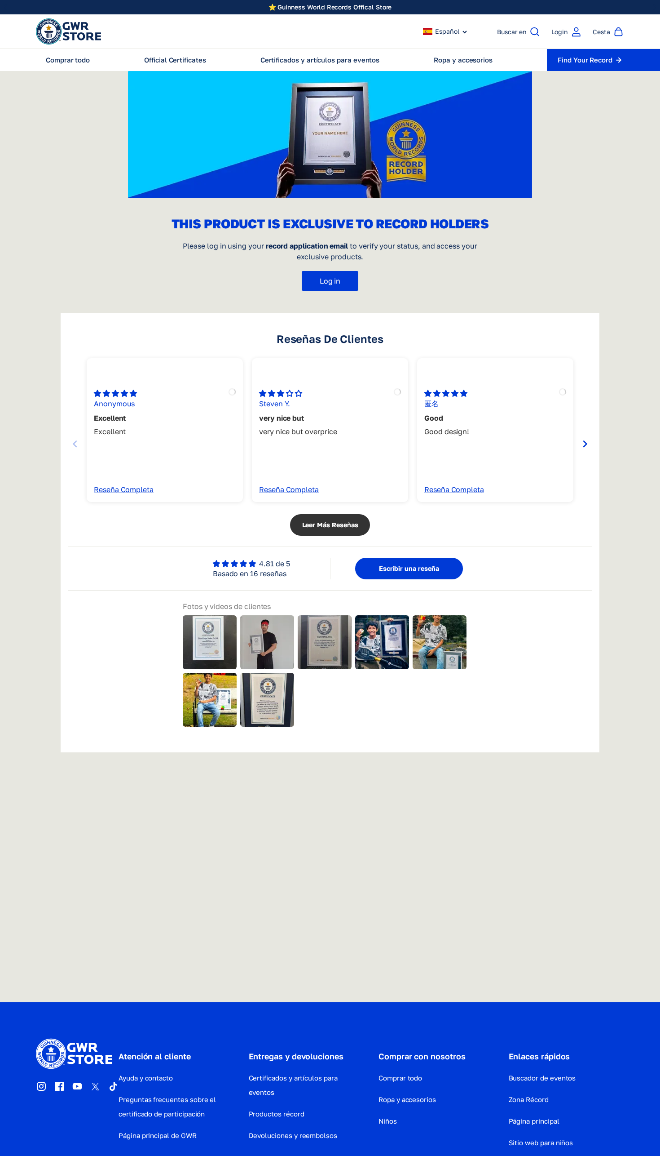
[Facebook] (59, 1086)
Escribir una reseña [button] (409, 568)
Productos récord (276, 1114)
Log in (330, 280)
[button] (445, 31)
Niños (387, 1121)
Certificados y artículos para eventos (293, 1085)
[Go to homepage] (68, 31)
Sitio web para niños (541, 1142)
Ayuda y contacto (146, 1078)
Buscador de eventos (542, 1078)
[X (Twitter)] (95, 1086)
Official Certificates (175, 60)
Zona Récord (529, 1099)
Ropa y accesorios (407, 1099)
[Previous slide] (75, 444)
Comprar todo (68, 60)
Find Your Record (585, 60)
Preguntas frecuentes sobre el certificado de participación (167, 1106)
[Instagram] (41, 1086)
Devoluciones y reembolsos (293, 1135)
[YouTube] (77, 1086)
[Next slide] (585, 444)
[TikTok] (113, 1086)
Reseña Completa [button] (124, 489)
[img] (115, 393)
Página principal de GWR (158, 1135)
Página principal (534, 1121)
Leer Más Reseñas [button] (330, 525)
